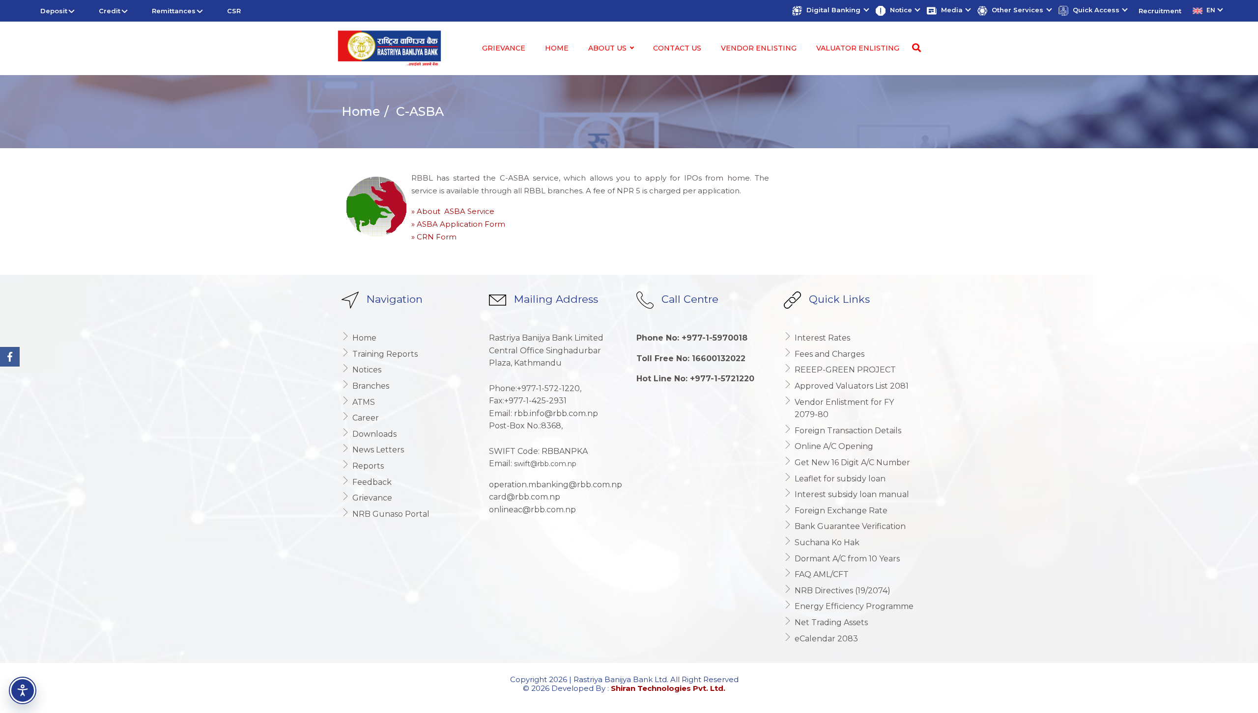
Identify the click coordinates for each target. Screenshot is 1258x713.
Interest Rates (822, 338)
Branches (370, 386)
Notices (366, 369)
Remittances (174, 11)
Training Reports (385, 354)
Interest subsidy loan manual (852, 494)
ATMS (363, 402)
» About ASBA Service (452, 211)
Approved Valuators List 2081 (852, 386)
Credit (109, 11)
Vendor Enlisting (759, 48)
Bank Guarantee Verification (850, 526)
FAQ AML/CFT (822, 574)
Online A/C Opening (834, 446)
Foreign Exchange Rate (841, 510)
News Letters (378, 449)
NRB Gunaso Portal (390, 514)
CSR (234, 11)
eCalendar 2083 (826, 638)
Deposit (53, 11)
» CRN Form (434, 236)
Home (557, 48)
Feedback (372, 482)
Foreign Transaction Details (848, 430)
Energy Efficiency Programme (854, 606)
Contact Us (677, 48)
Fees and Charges (829, 354)
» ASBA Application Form (458, 224)
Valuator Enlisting (857, 48)
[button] (830, 11)
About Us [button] (608, 48)
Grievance (503, 48)
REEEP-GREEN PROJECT (845, 369)
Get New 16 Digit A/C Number (852, 462)
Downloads (374, 434)
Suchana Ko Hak (827, 542)
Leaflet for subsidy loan (840, 478)
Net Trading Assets (831, 622)
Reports (368, 466)
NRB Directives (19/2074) (842, 590)
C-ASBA (418, 111)
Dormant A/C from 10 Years (847, 558)
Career (365, 418)
